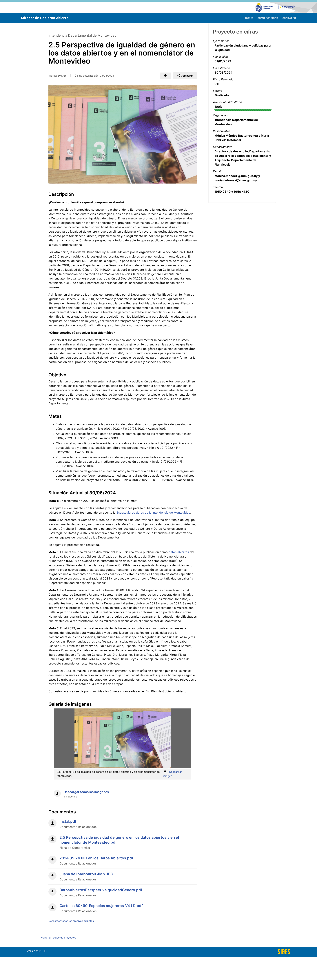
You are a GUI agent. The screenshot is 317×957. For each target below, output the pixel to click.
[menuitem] (249, 17)
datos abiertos (179, 552)
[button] (165, 76)
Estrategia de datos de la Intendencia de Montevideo (153, 512)
